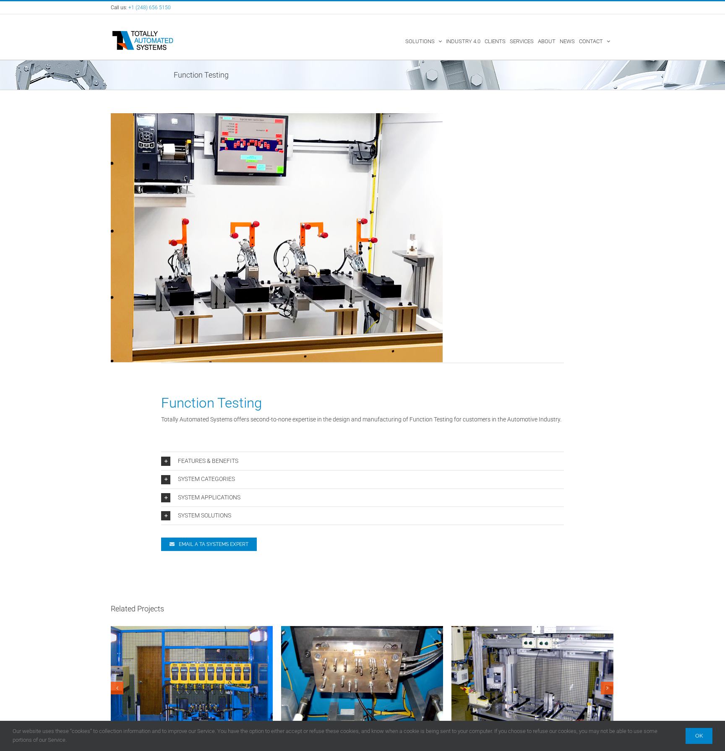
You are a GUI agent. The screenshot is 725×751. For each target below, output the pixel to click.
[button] (362, 461)
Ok (699, 736)
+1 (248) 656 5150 (149, 7)
